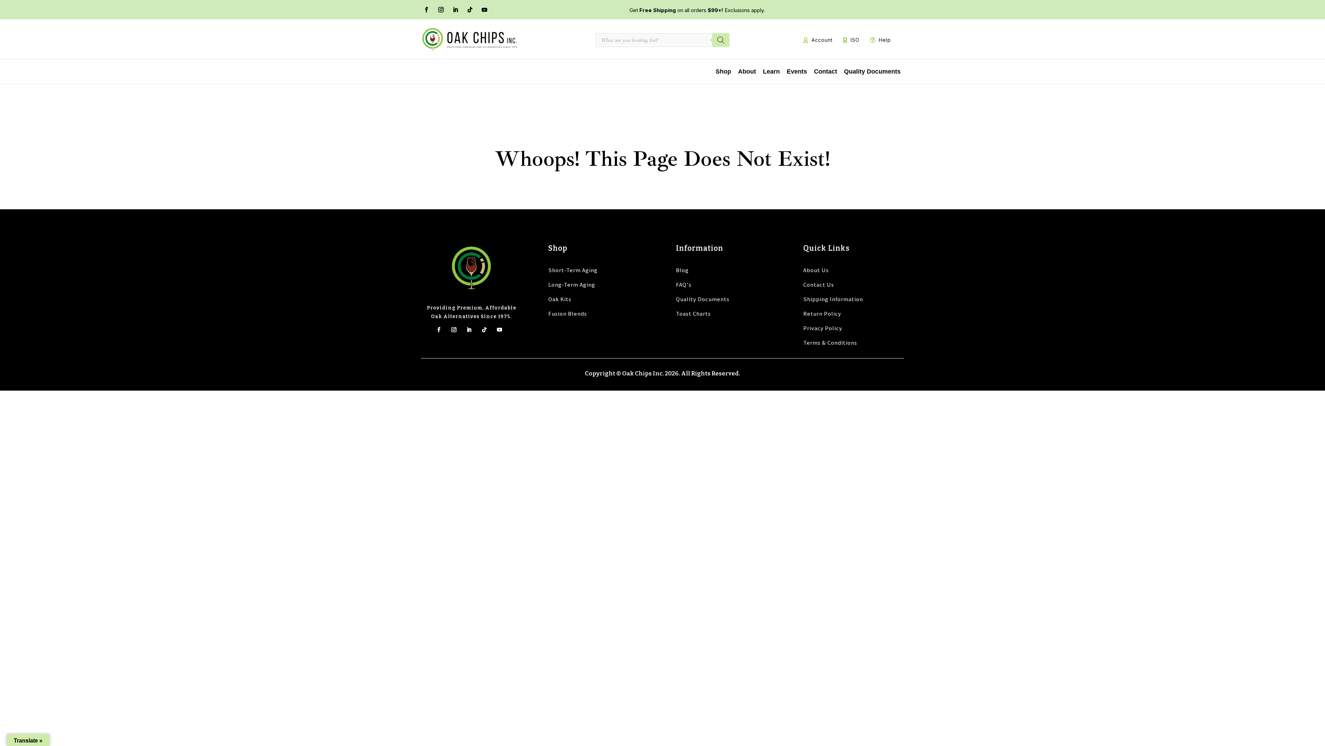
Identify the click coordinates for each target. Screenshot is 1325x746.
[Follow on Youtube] (484, 9)
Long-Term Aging (571, 284)
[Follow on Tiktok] (484, 329)
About (747, 71)
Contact (825, 71)
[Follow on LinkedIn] (455, 9)
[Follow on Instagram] (440, 9)
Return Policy (822, 313)
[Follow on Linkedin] (469, 329)
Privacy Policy (822, 328)
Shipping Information (833, 299)
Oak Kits (559, 299)
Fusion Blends (567, 313)
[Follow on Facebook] (426, 9)
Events (797, 71)
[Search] (720, 40)
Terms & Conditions (830, 342)
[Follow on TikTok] (469, 9)
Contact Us (818, 284)
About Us (816, 270)
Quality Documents (872, 71)
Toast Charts (693, 313)
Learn (771, 71)
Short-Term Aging (573, 270)
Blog (682, 270)
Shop (723, 71)
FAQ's (683, 284)
